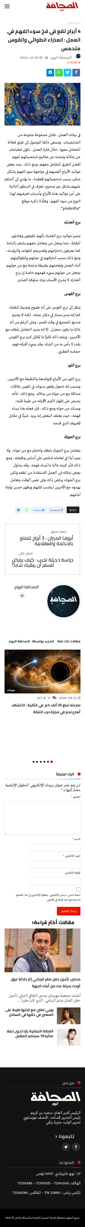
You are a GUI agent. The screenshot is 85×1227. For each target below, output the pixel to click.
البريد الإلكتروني (71, 856)
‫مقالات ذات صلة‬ (68, 642)
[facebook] (76, 74)
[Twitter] (66, 1147)
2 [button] (48, 762)
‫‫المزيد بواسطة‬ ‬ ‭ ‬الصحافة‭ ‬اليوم (31, 642)
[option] (42, 682)
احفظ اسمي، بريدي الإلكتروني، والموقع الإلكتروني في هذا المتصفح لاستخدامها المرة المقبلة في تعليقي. (48, 897)
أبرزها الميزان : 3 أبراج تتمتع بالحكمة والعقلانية (46, 538)
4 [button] (41, 762)
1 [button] (51, 762)
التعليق (75, 797)
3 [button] (44, 762)
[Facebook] (76, 1147)
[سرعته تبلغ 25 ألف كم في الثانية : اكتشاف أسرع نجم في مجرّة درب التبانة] (42, 671)
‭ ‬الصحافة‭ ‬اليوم (62, 57)
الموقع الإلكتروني (72, 872)
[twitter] (67, 74)
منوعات (11, 690)
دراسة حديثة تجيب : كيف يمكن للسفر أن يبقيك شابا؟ (42, 560)
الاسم (76, 839)
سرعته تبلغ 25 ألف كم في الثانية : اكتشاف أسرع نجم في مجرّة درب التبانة (45, 708)
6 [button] (33, 762)
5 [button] (37, 762)
